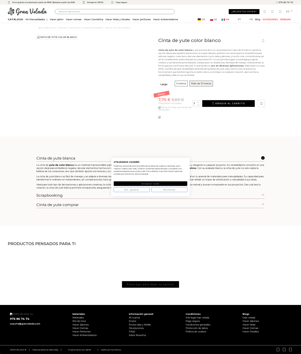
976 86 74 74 (285, 2)
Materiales (78, 317)
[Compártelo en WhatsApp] (273, 95)
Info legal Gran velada (197, 317)
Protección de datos (197, 328)
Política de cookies (196, 331)
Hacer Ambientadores (84, 335)
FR (251, 19)
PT (239, 19)
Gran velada (249, 317)
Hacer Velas (249, 324)
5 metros (181, 83)
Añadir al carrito (229, 103)
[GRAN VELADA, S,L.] (31, 12)
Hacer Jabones (80, 324)
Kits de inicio (79, 321)
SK (215, 19)
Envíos (132, 321)
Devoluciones (136, 328)
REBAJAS (285, 19)
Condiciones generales (198, 324)
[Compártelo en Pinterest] (280, 94)
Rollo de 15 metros (201, 83)
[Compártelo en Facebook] (277, 94)
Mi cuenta (134, 317)
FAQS (132, 331)
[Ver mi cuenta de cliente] (272, 11)
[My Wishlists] (265, 11)
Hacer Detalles (251, 331)
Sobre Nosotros (137, 335)
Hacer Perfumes (81, 331)
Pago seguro (193, 321)
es (288, 11)
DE (203, 19)
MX (227, 19)
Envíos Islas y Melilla (140, 324)
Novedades (270, 19)
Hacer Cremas (80, 328)
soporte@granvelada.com (25, 324)
